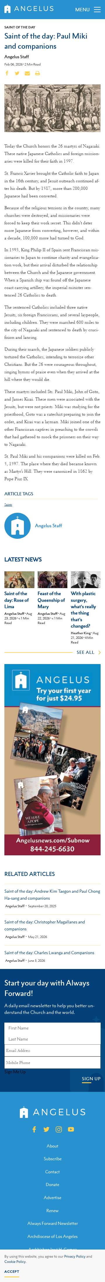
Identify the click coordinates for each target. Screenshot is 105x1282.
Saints (8, 505)
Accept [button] (11, 1272)
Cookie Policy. (15, 1261)
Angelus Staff (16, 56)
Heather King (81, 633)
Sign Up (91, 1078)
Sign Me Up (15, 1072)
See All (85, 652)
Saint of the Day (19, 27)
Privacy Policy (74, 1256)
